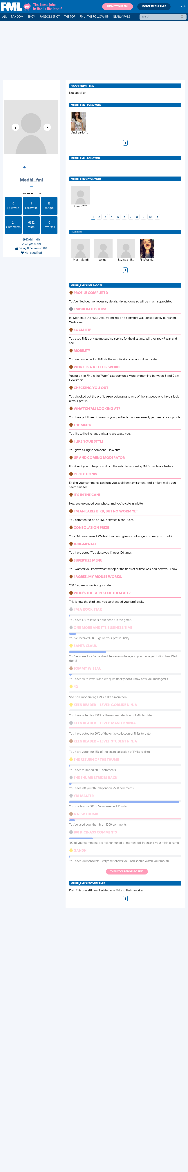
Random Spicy (49, 16)
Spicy (31, 16)
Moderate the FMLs (154, 6)
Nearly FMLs (121, 16)
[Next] (157, 217)
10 (150, 217)
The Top (69, 16)
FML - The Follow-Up (94, 16)
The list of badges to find (126, 871)
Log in (183, 6)
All (4, 16)
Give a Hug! (27, 194)
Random (17, 16)
